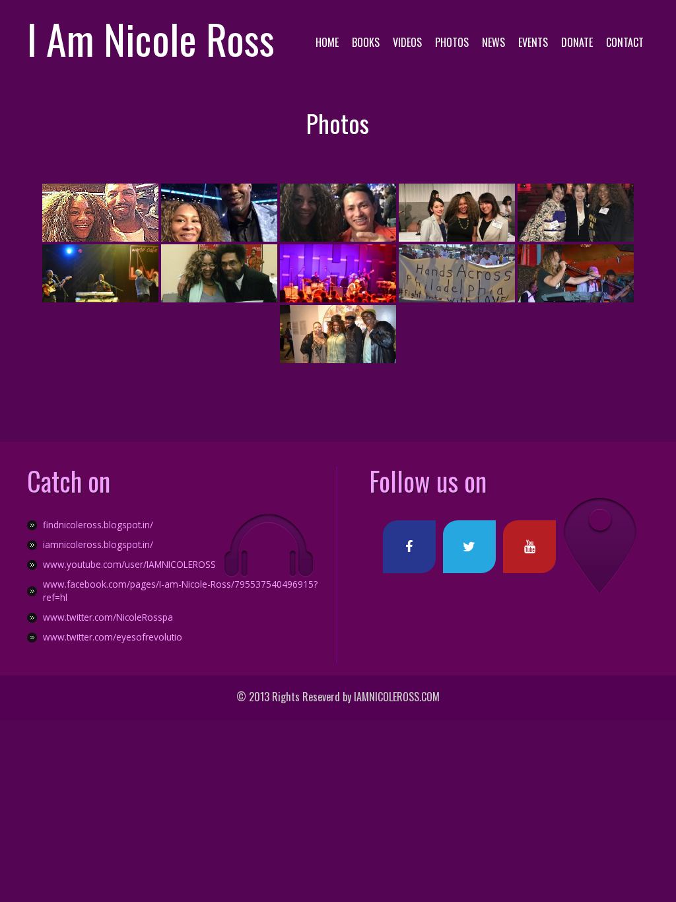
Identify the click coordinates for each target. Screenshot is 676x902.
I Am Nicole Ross (151, 38)
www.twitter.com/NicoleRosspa (108, 617)
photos (452, 42)
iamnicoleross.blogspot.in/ (98, 544)
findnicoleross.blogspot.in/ (98, 524)
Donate (577, 42)
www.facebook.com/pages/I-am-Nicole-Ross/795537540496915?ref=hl (180, 591)
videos (407, 42)
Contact (625, 42)
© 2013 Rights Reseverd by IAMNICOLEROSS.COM (338, 697)
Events (533, 42)
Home (327, 42)
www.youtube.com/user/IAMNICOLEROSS (129, 564)
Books (366, 42)
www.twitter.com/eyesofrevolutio (112, 637)
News (493, 42)
